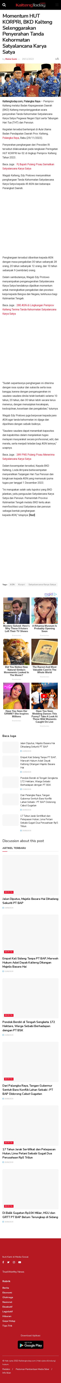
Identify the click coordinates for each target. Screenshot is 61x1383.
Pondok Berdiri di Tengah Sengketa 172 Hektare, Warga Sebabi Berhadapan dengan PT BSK (39, 781)
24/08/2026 (26, 751)
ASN (12, 584)
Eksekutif (7, 1306)
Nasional (7, 1302)
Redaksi (6, 1369)
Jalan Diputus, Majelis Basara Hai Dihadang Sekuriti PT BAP (37, 745)
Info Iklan (6, 1372)
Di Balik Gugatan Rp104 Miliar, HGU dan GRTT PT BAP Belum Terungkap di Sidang (30, 1215)
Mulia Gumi (11, 59)
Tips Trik (7, 1325)
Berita (9, 892)
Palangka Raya (10, 137)
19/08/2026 (8, 1222)
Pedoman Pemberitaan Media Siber (32, 1369)
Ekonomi (7, 1292)
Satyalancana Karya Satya (42, 584)
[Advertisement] (30, 223)
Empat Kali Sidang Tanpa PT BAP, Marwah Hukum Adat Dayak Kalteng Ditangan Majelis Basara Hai (38, 762)
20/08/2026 (26, 810)
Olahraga (7, 1297)
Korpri (21, 584)
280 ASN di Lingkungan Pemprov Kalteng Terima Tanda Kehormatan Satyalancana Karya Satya (29, 309)
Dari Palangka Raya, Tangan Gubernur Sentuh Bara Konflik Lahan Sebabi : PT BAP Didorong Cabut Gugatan (38, 800)
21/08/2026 (26, 789)
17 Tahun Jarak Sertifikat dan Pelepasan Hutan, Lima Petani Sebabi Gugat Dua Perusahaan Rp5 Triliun (39, 821)
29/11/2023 (28, 59)
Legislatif (7, 1311)
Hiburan (6, 1316)
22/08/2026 (26, 772)
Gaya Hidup (8, 1321)
